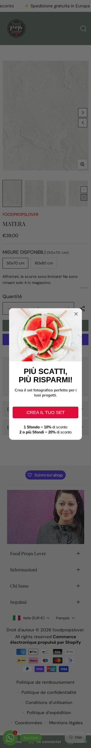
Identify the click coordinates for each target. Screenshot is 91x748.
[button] (76, 314)
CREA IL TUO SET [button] (46, 412)
